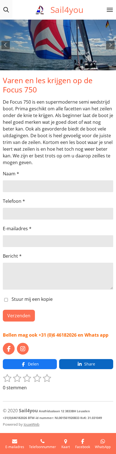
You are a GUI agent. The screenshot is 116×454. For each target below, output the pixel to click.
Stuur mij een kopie (32, 299)
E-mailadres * (17, 228)
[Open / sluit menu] (110, 10)
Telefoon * (14, 201)
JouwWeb (31, 424)
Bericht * (12, 256)
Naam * (11, 174)
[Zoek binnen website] (6, 10)
